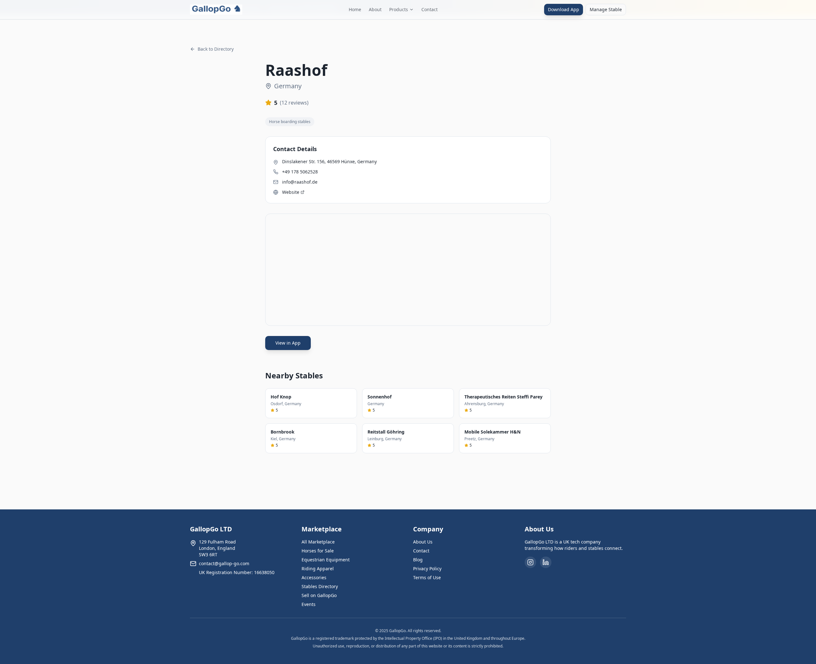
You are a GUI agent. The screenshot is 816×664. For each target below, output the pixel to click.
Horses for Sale (318, 551)
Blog (418, 560)
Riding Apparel (318, 568)
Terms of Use (427, 577)
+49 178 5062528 (300, 172)
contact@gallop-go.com (224, 563)
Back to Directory (216, 49)
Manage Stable (606, 9)
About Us (423, 542)
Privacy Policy (427, 568)
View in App (288, 343)
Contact (429, 9)
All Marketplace (318, 542)
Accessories (314, 577)
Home (355, 9)
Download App (563, 9)
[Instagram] (530, 562)
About (375, 9)
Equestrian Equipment (326, 560)
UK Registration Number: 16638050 (236, 572)
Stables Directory (320, 586)
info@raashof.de (299, 182)
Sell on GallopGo (319, 595)
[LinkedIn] (545, 562)
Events (309, 604)
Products (398, 9)
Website (290, 192)
